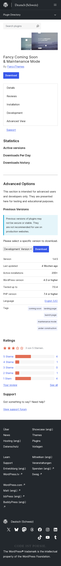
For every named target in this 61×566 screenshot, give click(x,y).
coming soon (35, 308)
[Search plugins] (37, 26)
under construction (47, 328)
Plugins (36, 440)
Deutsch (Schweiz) (22, 521)
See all (54, 385)
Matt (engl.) (12, 490)
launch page (50, 315)
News (6, 435)
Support (11, 129)
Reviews (12, 96)
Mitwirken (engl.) (42, 457)
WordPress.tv (13, 474)
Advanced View (16, 121)
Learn (6, 457)
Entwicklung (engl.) (14, 468)
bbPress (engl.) (14, 496)
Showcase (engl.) (42, 429)
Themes (37, 435)
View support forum (15, 409)
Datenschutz (11, 446)
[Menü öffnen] (56, 5)
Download (11, 75)
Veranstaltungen (41, 462)
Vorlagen (37, 446)
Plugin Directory (11, 14)
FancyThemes (15, 66)
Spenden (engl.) (43, 468)
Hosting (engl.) (12, 440)
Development (15, 112)
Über (6, 429)
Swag (37, 474)
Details (11, 87)
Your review (10, 385)
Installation (13, 104)
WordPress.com (14, 485)
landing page (50, 308)
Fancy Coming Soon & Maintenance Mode (21, 59)
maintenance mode (47, 321)
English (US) (51, 301)
